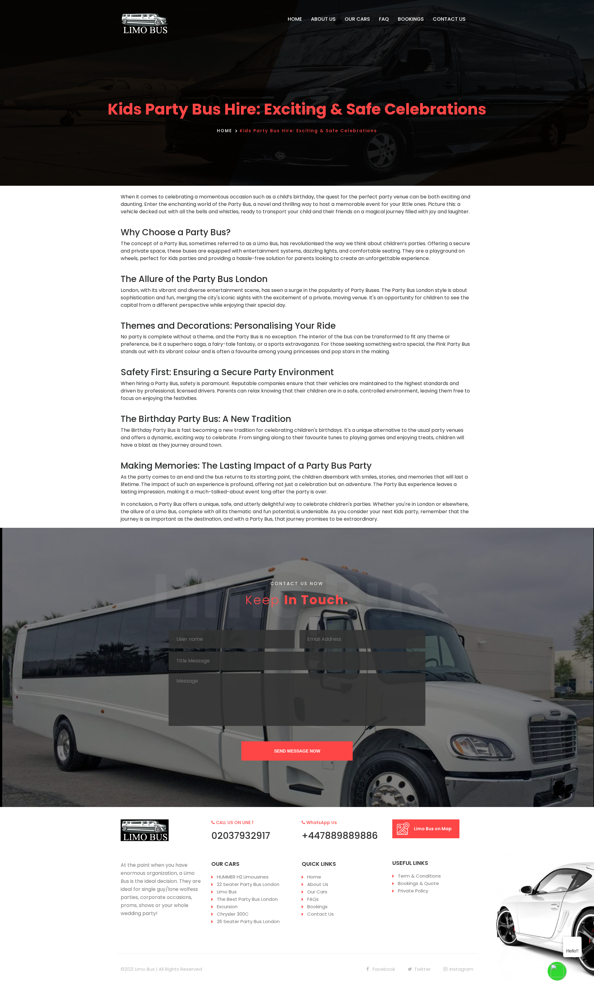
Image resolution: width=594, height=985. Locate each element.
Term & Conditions (419, 876)
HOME (295, 19)
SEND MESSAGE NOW (297, 751)
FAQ (384, 19)
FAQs (313, 899)
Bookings (317, 906)
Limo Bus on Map (433, 829)
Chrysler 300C (233, 914)
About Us (317, 884)
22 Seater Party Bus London (248, 884)
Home (314, 877)
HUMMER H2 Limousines (243, 877)
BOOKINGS (411, 19)
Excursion (227, 906)
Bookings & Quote (418, 883)
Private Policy (413, 890)
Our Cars (317, 891)
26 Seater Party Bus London (248, 921)
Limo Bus (227, 891)
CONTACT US (449, 19)
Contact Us (320, 914)
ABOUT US (323, 19)
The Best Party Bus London (247, 899)
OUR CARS (357, 19)
